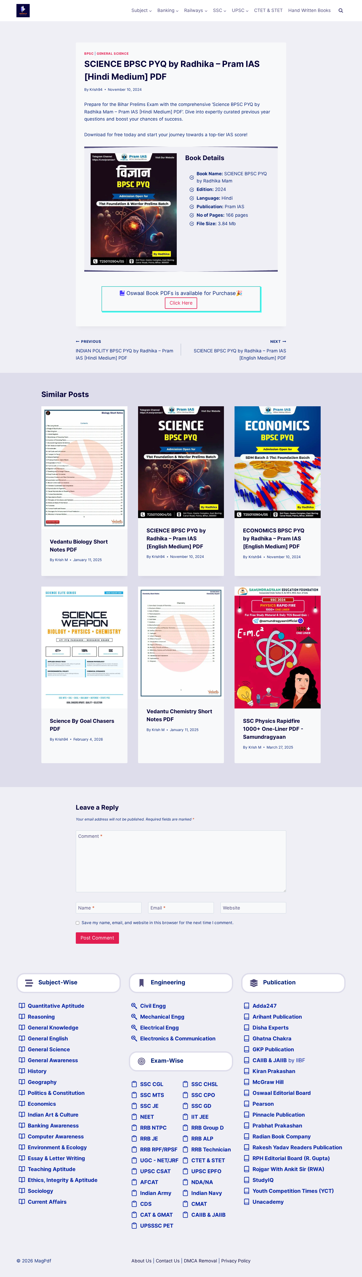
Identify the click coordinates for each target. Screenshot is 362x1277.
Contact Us (168, 1260)
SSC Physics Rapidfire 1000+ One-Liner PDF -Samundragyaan (273, 729)
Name (86, 908)
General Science (113, 53)
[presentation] (84, 467)
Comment (90, 836)
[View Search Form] (341, 10)
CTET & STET (268, 10)
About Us (141, 1260)
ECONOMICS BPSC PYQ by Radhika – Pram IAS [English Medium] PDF (273, 538)
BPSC (89, 53)
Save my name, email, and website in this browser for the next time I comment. (157, 922)
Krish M (61, 560)
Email (158, 908)
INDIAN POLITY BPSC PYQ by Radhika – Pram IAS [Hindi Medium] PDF (124, 350)
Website (231, 908)
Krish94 (96, 89)
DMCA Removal (200, 1260)
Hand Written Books (309, 10)
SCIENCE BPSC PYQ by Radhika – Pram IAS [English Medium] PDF (240, 350)
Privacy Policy (235, 1260)
